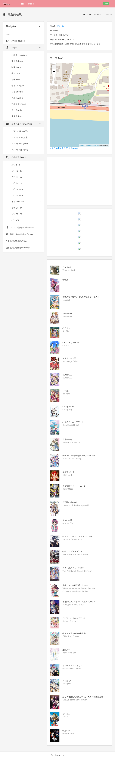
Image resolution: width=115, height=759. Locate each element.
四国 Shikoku (17, 92)
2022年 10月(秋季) (20, 137)
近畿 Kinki (16, 79)
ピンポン (61, 26)
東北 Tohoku (17, 61)
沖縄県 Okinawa (19, 104)
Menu (31, 4)
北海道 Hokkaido (19, 55)
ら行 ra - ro (17, 214)
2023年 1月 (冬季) (20, 131)
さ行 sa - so (17, 177)
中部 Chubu (17, 73)
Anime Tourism (94, 14)
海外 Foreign (17, 110)
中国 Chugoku (18, 85)
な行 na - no (17, 189)
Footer (58, 755)
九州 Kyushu (17, 98)
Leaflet (82, 145)
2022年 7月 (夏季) (20, 143)
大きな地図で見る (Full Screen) (64, 148)
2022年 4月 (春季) (20, 149)
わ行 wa (15, 220)
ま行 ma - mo (18, 201)
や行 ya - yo (17, 207)
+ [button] (54, 67)
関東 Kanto (16, 67)
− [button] (54, 71)
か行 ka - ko (17, 171)
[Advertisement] (79, 181)
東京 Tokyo (17, 116)
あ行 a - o (16, 165)
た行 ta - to (17, 183)
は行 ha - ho (17, 195)
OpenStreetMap (93, 145)
